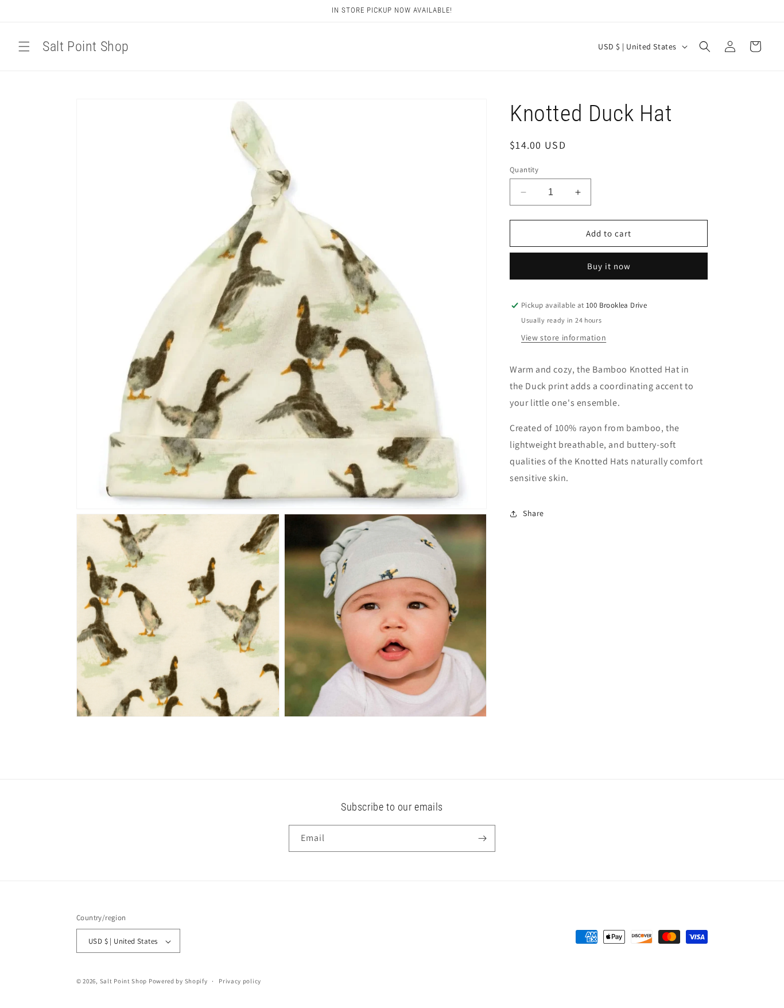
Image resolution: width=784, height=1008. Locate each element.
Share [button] (533, 513)
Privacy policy (240, 981)
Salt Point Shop (124, 982)
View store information (563, 337)
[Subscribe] (482, 838)
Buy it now (609, 266)
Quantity (524, 170)
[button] (24, 46)
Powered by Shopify (178, 982)
